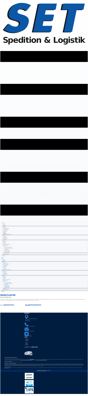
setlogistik (30, 335)
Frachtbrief (26, 342)
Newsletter (26, 344)
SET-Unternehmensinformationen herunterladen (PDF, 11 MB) (11, 357)
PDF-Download (32, 359)
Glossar (26, 343)
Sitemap (26, 340)
